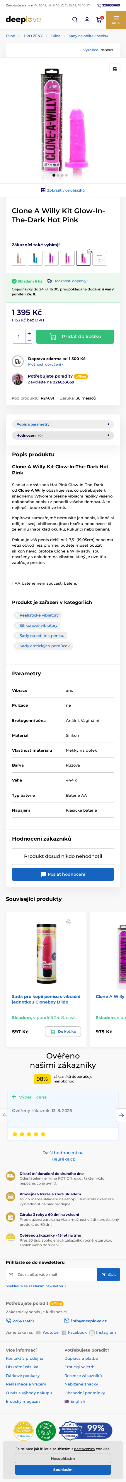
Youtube (50, 1332)
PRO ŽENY (33, 36)
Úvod (10, 36)
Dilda (55, 36)
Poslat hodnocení (66, 874)
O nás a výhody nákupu (29, 1392)
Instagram (106, 1332)
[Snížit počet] (29, 340)
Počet (19, 337)
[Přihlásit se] (87, 20)
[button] (75, 20)
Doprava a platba (81, 1358)
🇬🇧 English (74, 1401)
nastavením (84, 1449)
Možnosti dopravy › (71, 281)
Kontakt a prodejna (24, 1358)
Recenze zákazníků (83, 1375)
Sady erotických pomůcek (45, 645)
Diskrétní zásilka (22, 1366)
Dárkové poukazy (23, 1375)
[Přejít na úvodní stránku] (23, 19)
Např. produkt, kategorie (43, 58)
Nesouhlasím (63, 1458)
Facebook (77, 1332)
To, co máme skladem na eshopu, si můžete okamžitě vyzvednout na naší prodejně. (67, 1201)
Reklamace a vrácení (26, 1384)
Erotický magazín (23, 1401)
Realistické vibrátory (39, 615)
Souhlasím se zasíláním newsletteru (36, 1286)
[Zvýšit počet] (29, 333)
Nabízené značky (81, 1384)
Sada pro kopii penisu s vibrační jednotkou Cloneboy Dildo (46, 999)
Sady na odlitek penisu (88, 36)
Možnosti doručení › (45, 364)
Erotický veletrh (79, 1366)
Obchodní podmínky (84, 1392)
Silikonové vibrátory (38, 625)
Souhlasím (63, 1469)
